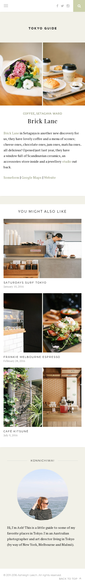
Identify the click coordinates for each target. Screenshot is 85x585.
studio (66, 161)
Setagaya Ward (49, 113)
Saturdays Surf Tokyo (25, 282)
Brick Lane (11, 133)
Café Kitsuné (16, 431)
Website (50, 177)
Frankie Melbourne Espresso (32, 357)
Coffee (29, 113)
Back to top (68, 578)
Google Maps (31, 177)
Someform (11, 177)
